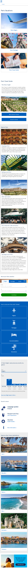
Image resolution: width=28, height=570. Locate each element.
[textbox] (14, 286)
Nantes (3, 492)
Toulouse (4, 549)
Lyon (3, 454)
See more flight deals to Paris (8, 395)
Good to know (14, 119)
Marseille (4, 473)
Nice (3, 511)
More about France (14, 114)
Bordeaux (4, 530)
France (3, 4)
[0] (4, 382)
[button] (5, 281)
